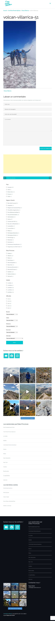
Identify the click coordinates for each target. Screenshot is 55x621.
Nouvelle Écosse (12, 269)
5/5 (9, 308)
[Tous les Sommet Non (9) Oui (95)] (12, 332)
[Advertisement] (27, 163)
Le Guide (5, 436)
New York (11, 264)
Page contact (32, 585)
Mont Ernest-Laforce (7, 488)
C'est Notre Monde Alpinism (14, 10)
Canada (11, 187)
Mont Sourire (6, 492)
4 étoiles (11, 289)
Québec (11, 271)
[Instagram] (17, 355)
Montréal (11, 239)
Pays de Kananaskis (13, 214)
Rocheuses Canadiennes (15, 244)
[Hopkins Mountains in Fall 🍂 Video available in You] (27, 408)
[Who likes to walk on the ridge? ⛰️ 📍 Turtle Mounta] (27, 392)
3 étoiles (11, 287)
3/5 (9, 303)
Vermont (10, 276)
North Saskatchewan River (8, 427)
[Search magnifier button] (50, 178)
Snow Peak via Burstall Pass (9, 501)
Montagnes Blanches (13, 233)
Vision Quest (6, 496)
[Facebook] (11, 355)
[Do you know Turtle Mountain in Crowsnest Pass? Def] (11, 392)
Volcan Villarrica (25, 10)
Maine (10, 230)
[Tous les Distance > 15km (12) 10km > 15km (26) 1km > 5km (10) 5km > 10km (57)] (12, 326)
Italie (10, 196)
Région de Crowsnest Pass (15, 207)
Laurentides (11, 228)
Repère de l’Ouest (11, 615)
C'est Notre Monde (7, 613)
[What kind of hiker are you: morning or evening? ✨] (27, 375)
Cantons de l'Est (12, 221)
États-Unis (11, 191)
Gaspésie (11, 205)
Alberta (10, 255)
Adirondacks (11, 216)
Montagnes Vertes (13, 235)
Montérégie (11, 237)
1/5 (9, 298)
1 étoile (10, 283)
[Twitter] (6, 355)
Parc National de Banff (14, 212)
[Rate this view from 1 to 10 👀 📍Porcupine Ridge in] (44, 392)
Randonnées (6, 471)
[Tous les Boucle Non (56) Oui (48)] (12, 314)
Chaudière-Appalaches (14, 210)
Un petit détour (6, 475)
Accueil (5, 10)
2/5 (9, 301)
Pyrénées (11, 242)
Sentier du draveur (7, 505)
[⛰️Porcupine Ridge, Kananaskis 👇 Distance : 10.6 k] (11, 408)
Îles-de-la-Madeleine (14, 223)
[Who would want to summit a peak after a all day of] (11, 375)
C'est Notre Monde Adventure (9, 444)
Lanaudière (11, 226)
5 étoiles (11, 292)
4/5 (9, 305)
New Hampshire (12, 262)
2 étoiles (10, 285)
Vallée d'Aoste (12, 274)
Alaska (10, 253)
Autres (10, 219)
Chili (9, 189)
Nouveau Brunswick (13, 267)
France (10, 194)
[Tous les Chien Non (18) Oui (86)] (12, 320)
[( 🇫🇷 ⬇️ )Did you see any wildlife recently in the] (44, 375)
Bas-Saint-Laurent (13, 203)
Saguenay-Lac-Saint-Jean (15, 246)
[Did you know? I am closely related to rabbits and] (44, 408)
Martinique (11, 260)
